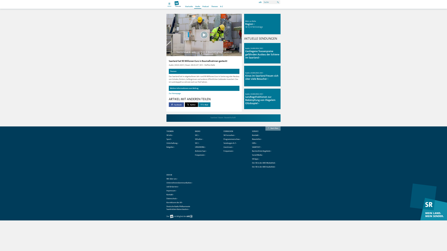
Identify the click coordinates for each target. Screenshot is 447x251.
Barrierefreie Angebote (261, 151)
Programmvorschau (232, 139)
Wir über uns (171, 179)
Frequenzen (199, 155)
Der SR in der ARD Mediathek (263, 163)
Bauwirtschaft (230, 117)
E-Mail (205, 105)
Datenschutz (171, 198)
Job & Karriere (172, 187)
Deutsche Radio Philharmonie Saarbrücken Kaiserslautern (178, 207)
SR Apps (255, 159)
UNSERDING (200, 147)
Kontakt (255, 135)
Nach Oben (274, 128)
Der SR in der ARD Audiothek (263, 167)
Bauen (220, 117)
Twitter (193, 105)
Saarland (213, 117)
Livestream (228, 147)
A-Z (221, 6)
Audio (197, 6)
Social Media (257, 155)
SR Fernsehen (229, 135)
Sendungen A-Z (230, 143)
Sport (168, 139)
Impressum (171, 191)
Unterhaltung (171, 143)
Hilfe (254, 143)
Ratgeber (170, 147)
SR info (169, 135)
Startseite (189, 6)
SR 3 (196, 143)
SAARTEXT (256, 147)
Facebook (178, 105)
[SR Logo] (177, 4)
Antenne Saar (200, 151)
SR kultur (198, 139)
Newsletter (256, 139)
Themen (214, 6)
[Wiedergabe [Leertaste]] (204, 35)
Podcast (205, 6)
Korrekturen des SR (174, 202)
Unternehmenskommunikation (178, 183)
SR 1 (196, 135)
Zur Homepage (175, 93)
